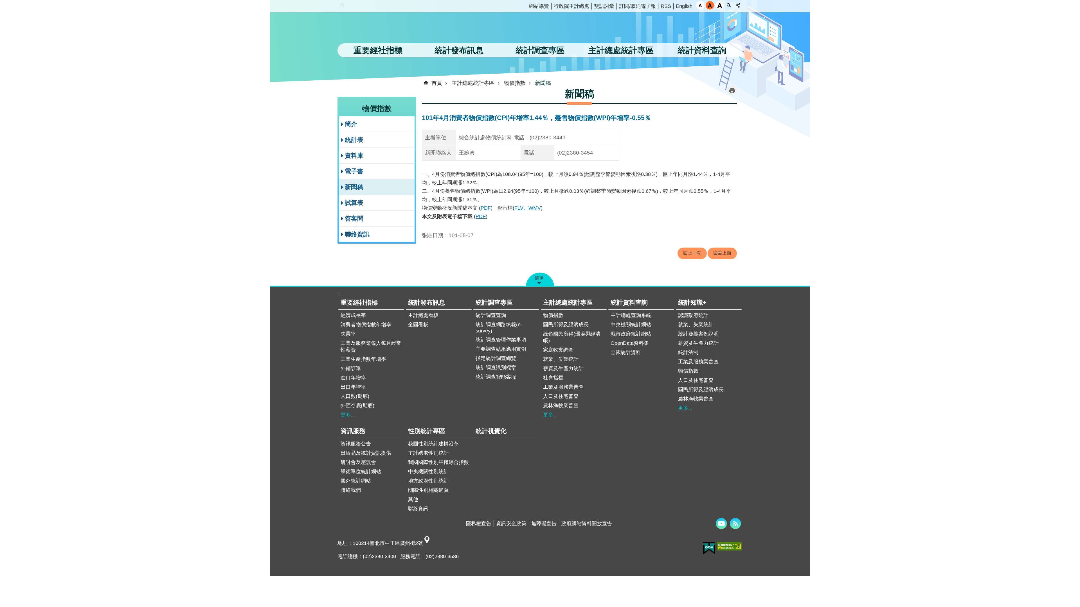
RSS (666, 6)
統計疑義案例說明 (698, 334)
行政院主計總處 (571, 6)
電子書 (354, 171)
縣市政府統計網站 (631, 334)
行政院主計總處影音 (721, 523)
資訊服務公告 (356, 444)
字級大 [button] (719, 5)
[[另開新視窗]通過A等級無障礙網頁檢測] (729, 546)
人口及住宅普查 (561, 396)
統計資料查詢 (629, 302)
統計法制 (688, 352)
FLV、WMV (527, 208)
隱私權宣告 (478, 523)
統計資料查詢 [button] (702, 50)
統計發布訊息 (426, 302)
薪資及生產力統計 (563, 368)
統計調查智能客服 (496, 377)
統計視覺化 (491, 430)
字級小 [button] (700, 5)
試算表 (354, 202)
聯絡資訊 (357, 234)
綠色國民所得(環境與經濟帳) (571, 337)
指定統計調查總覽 (496, 358)
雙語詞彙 (604, 6)
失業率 (348, 334)
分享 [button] (738, 5)
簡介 (351, 124)
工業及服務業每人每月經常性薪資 (371, 346)
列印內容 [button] (732, 90)
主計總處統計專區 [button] (621, 50)
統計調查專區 (494, 302)
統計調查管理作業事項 (501, 340)
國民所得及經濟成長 (566, 324)
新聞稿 (354, 187)
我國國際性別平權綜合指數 (438, 462)
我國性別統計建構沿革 (433, 444)
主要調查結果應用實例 (501, 349)
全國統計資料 (626, 352)
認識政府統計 (693, 315)
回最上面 (722, 253)
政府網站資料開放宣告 (586, 523)
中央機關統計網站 (631, 324)
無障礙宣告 (544, 523)
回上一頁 (692, 253)
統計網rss (735, 523)
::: (342, 5)
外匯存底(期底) (357, 405)
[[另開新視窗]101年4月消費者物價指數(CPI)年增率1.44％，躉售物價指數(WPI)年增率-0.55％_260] (426, 543)
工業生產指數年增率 (363, 359)
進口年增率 (353, 377)
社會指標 (553, 377)
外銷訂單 (351, 368)
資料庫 (354, 155)
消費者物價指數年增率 (366, 324)
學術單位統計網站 (361, 471)
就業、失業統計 (561, 359)
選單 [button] (539, 278)
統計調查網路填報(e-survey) (499, 328)
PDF (486, 208)
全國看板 (418, 324)
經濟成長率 (353, 315)
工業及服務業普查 (563, 387)
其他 (413, 499)
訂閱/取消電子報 (637, 6)
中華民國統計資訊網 (395, 29)
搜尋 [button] (728, 5)
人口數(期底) (355, 396)
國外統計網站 (356, 481)
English (684, 6)
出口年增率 (353, 387)
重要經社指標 (359, 302)
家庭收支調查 (558, 350)
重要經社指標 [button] (378, 50)
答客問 (354, 218)
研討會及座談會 (358, 462)
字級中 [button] (710, 5)
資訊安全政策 (511, 523)
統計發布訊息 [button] (459, 50)
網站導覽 (539, 6)
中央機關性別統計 (428, 471)
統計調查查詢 (491, 315)
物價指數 (514, 83)
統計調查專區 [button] (540, 50)
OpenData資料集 (630, 343)
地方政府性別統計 (428, 481)
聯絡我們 (351, 490)
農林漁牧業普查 (561, 405)
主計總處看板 (423, 315)
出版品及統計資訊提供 (366, 453)
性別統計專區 (426, 430)
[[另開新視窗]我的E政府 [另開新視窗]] (709, 548)
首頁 (436, 83)
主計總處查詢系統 (631, 315)
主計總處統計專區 (473, 83)
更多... (348, 415)
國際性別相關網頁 (428, 490)
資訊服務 (353, 430)
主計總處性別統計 (428, 453)
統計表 (354, 139)
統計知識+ (692, 302)
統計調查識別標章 (496, 367)
